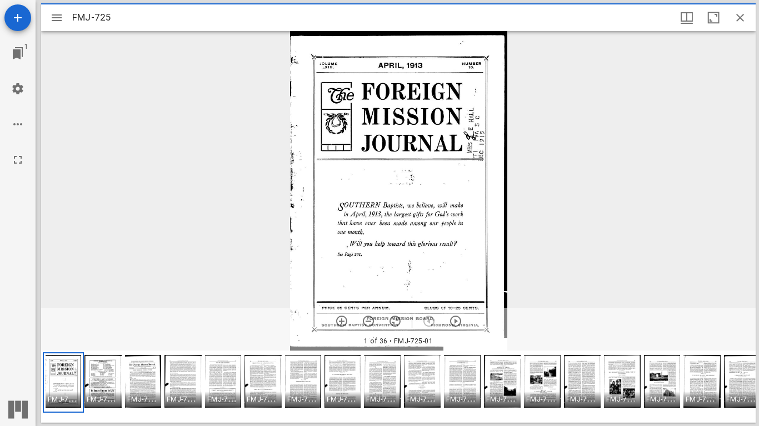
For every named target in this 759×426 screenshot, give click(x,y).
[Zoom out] (368, 321)
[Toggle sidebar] (56, 17)
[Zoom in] (341, 321)
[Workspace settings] (17, 88)
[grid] (398, 387)
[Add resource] (17, 17)
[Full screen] (17, 159)
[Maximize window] (713, 17)
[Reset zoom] (395, 321)
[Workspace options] (17, 124)
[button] (63, 382)
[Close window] (740, 17)
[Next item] (455, 321)
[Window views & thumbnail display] (686, 17)
